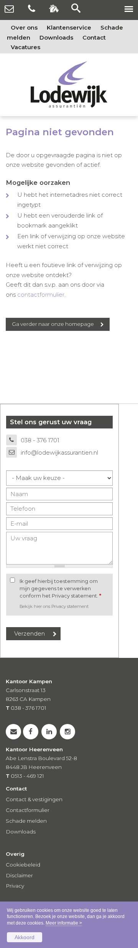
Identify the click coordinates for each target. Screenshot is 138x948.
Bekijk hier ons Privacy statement (54, 606)
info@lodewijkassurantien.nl (59, 452)
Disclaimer (19, 875)
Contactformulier (27, 810)
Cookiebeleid (23, 865)
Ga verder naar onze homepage (53, 324)
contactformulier (40, 294)
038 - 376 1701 (40, 440)
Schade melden (26, 821)
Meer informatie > (64, 923)
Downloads (21, 831)
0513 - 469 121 (27, 776)
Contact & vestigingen (34, 799)
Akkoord (24, 937)
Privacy (15, 886)
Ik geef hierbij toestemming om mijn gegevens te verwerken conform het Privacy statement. (60, 588)
